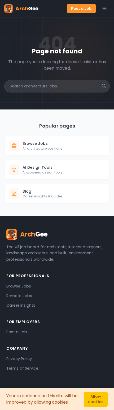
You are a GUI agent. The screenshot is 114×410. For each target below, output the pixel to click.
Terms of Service (22, 368)
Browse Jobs (18, 286)
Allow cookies (95, 399)
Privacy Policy (19, 358)
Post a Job (81, 8)
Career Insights (20, 305)
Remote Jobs (19, 295)
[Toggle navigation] (104, 8)
